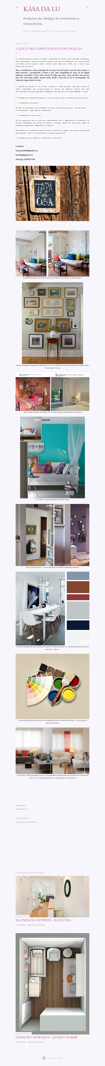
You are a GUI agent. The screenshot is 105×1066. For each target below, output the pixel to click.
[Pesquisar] (87, 7)
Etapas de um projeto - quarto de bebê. (47, 1037)
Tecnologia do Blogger (54, 1058)
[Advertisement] (52, 847)
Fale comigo (61, 31)
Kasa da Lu (41, 9)
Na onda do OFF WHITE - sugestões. (43, 920)
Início (26, 31)
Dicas (72, 31)
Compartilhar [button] (21, 805)
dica (26, 809)
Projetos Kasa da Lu (42, 31)
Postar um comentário (26, 822)
